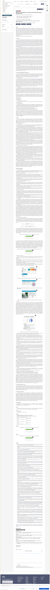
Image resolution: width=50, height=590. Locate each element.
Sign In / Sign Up (42, 1)
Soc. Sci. (3, 573)
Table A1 (24, 244)
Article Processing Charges (21, 578)
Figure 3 (21, 261)
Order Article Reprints (39, 9)
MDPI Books (34, 579)
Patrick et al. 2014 (35, 109)
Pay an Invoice (19, 579)
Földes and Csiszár (35, 213)
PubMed (19, 447)
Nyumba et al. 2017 (31, 126)
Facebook (42, 579)
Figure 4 (22, 311)
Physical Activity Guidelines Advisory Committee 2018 (30, 41)
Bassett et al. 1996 (35, 220)
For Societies (26, 582)
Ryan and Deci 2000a (25, 105)
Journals (15, 1)
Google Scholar (22, 449)
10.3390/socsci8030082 (16, 6)
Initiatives (31, 1)
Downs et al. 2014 (18, 97)
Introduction (4, 1)
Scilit (23, 458)
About (35, 1)
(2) (42, 226)
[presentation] (28, 226)
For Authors (26, 578)
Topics (18, 1)
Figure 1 (24, 302)
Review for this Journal (7, 13)
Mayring (40, 140)
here (19, 543)
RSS (43, 573)
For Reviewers (27, 579)
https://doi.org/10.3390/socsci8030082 (26, 19)
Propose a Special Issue (7, 15)
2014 (37, 60)
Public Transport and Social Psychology (30, 22)
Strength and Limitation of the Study (6, 5)
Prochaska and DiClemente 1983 (24, 341)
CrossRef (25, 449)
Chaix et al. (35, 60)
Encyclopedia (34, 582)
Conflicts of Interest (5, 8)
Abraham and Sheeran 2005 (35, 75)
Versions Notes (29, 24)
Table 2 (18, 240)
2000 (41, 140)
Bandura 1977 (22, 95)
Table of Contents (4, 29)
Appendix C (4, 11)
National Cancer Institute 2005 (36, 79)
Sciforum (34, 578)
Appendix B (4, 10)
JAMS (33, 583)
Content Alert (46, 573)
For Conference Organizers (28, 583)
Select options (4, 581)
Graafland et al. (29, 206)
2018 (20, 288)
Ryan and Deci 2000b (24, 352)
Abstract (3, 0)
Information (21, 1)
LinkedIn (42, 578)
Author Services (27, 1)
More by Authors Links (5, 20)
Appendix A (4, 9)
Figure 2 (17, 261)
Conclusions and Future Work (6, 6)
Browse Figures (23, 24)
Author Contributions (5, 7)
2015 (38, 213)
